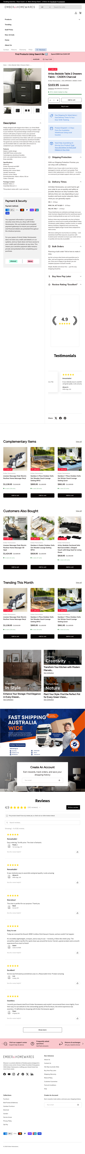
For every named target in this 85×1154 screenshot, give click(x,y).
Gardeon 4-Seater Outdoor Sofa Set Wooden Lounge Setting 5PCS (42, 547)
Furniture (6, 1099)
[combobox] (60, 7)
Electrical (6, 1110)
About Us (47, 1059)
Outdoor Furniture (9, 1106)
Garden (5, 1113)
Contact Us (47, 1063)
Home (5, 65)
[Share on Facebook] (60, 418)
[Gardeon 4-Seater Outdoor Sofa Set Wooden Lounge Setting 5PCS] (43, 528)
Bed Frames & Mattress (10, 1102)
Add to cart (71, 100)
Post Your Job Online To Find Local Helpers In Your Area (65, 147)
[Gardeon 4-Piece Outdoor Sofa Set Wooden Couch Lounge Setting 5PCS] (43, 459)
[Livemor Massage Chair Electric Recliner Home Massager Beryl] (15, 459)
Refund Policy (48, 1078)
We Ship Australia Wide (51, 1067)
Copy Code (48, 59)
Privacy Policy (7, 1121)
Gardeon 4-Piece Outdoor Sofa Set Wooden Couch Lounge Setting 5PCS (42, 478)
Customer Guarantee (50, 1081)
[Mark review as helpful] (77, 852)
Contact (6, 50)
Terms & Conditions (50, 1085)
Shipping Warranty (50, 1074)
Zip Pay (5, 1124)
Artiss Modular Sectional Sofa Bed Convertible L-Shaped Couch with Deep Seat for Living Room (69, 548)
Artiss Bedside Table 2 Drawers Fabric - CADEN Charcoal (20, 65)
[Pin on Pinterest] (65, 418)
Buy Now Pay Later (50, 1070)
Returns (14, 50)
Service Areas (7, 1117)
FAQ (45, 1089)
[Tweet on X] (56, 418)
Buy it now (64, 106)
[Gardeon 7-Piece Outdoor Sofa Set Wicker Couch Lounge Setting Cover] (70, 459)
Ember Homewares (54, 80)
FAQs (30, 50)
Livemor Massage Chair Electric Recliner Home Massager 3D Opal (14, 547)
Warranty (22, 50)
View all (79, 442)
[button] (80, 13)
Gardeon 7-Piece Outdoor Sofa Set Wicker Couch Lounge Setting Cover (69, 478)
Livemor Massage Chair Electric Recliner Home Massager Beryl (14, 477)
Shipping (51, 88)
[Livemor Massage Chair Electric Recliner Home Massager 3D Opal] (15, 528)
